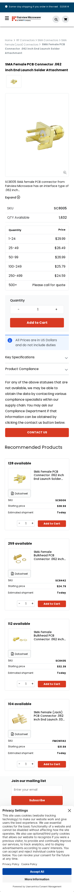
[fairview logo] (26, 18)
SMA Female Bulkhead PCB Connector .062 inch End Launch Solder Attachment (49, 555)
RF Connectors (25, 40)
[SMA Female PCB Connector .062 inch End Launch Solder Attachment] (20, 478)
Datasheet (21, 493)
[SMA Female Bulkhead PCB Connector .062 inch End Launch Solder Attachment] (20, 559)
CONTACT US (37, 432)
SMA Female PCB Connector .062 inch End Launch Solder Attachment (49, 475)
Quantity (17, 300)
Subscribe (37, 800)
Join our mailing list (28, 781)
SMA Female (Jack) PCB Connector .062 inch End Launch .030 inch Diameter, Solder (50, 716)
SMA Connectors (48, 40)
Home (8, 40)
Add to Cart (37, 322)
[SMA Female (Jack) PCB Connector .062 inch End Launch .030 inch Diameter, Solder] (20, 719)
